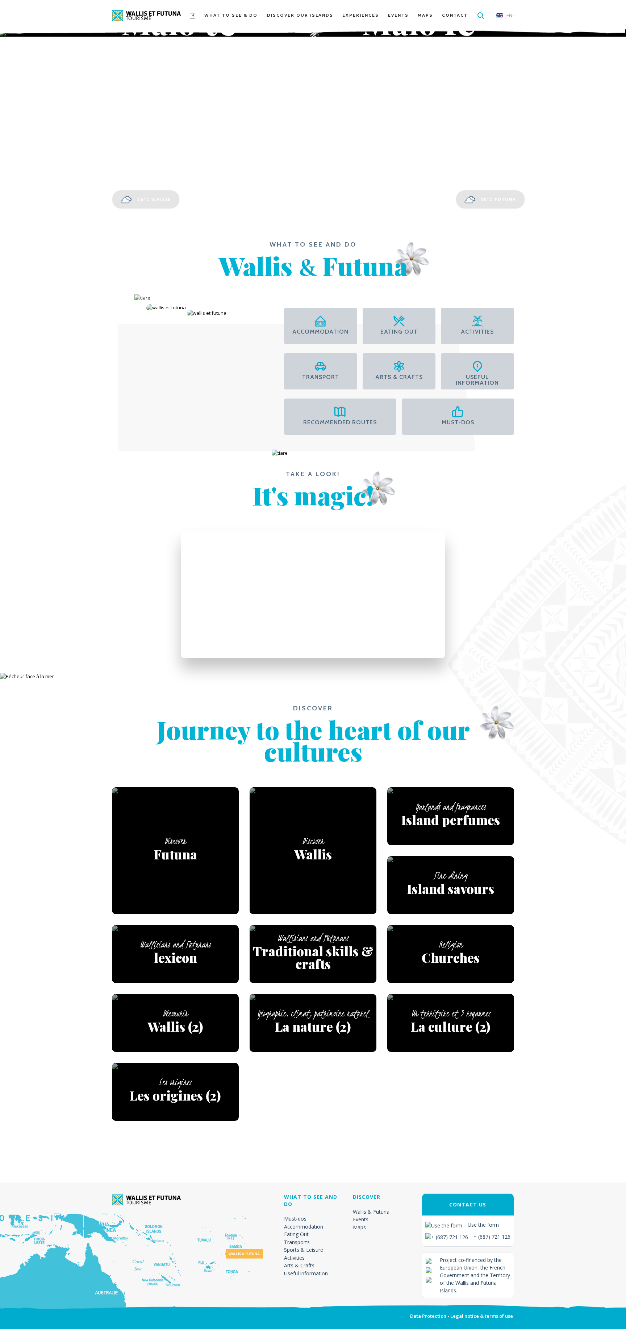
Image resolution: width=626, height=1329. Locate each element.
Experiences (360, 15)
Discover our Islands (300, 15)
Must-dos (295, 1218)
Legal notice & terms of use (481, 1316)
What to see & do (231, 15)
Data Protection (428, 1316)
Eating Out (296, 1234)
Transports (297, 1242)
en (509, 15)
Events (398, 15)
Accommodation (303, 1226)
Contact (455, 15)
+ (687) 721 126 (491, 1236)
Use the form (483, 1224)
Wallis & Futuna (371, 1211)
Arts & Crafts (299, 1265)
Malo (179, 41)
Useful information (306, 1273)
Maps (425, 15)
